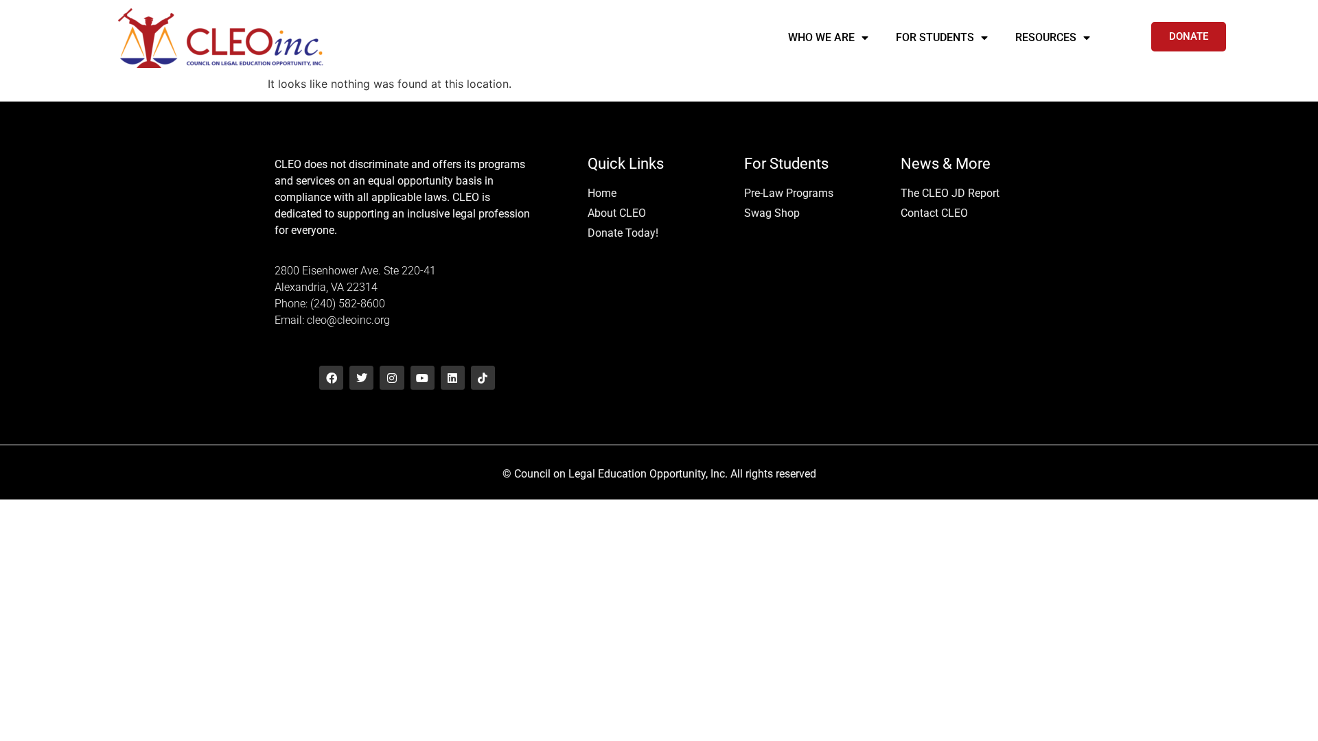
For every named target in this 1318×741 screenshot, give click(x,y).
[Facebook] (331, 378)
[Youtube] (423, 378)
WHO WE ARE (821, 37)
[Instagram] (392, 378)
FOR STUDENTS (935, 37)
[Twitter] (361, 378)
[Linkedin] (453, 378)
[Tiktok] (483, 378)
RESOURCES (1045, 37)
